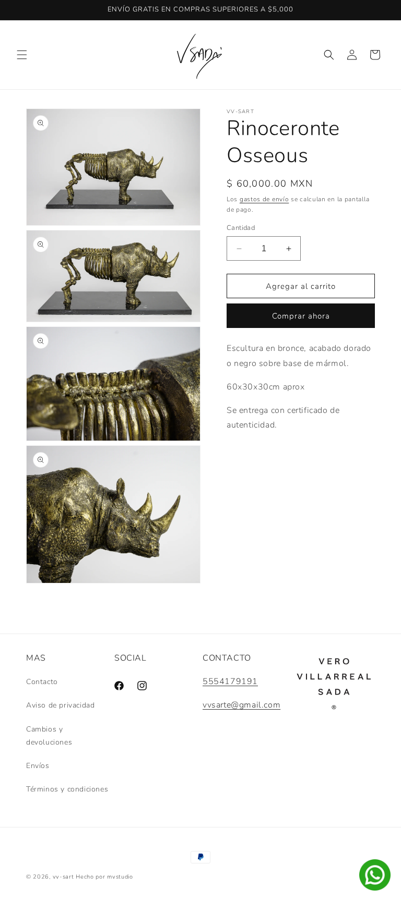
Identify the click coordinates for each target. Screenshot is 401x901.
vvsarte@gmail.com (241, 705)
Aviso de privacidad (60, 705)
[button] (21, 54)
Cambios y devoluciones (49, 735)
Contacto (42, 682)
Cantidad (241, 228)
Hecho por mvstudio (104, 877)
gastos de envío (264, 199)
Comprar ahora (301, 316)
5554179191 (230, 681)
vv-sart (63, 877)
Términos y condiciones (67, 789)
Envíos (38, 766)
